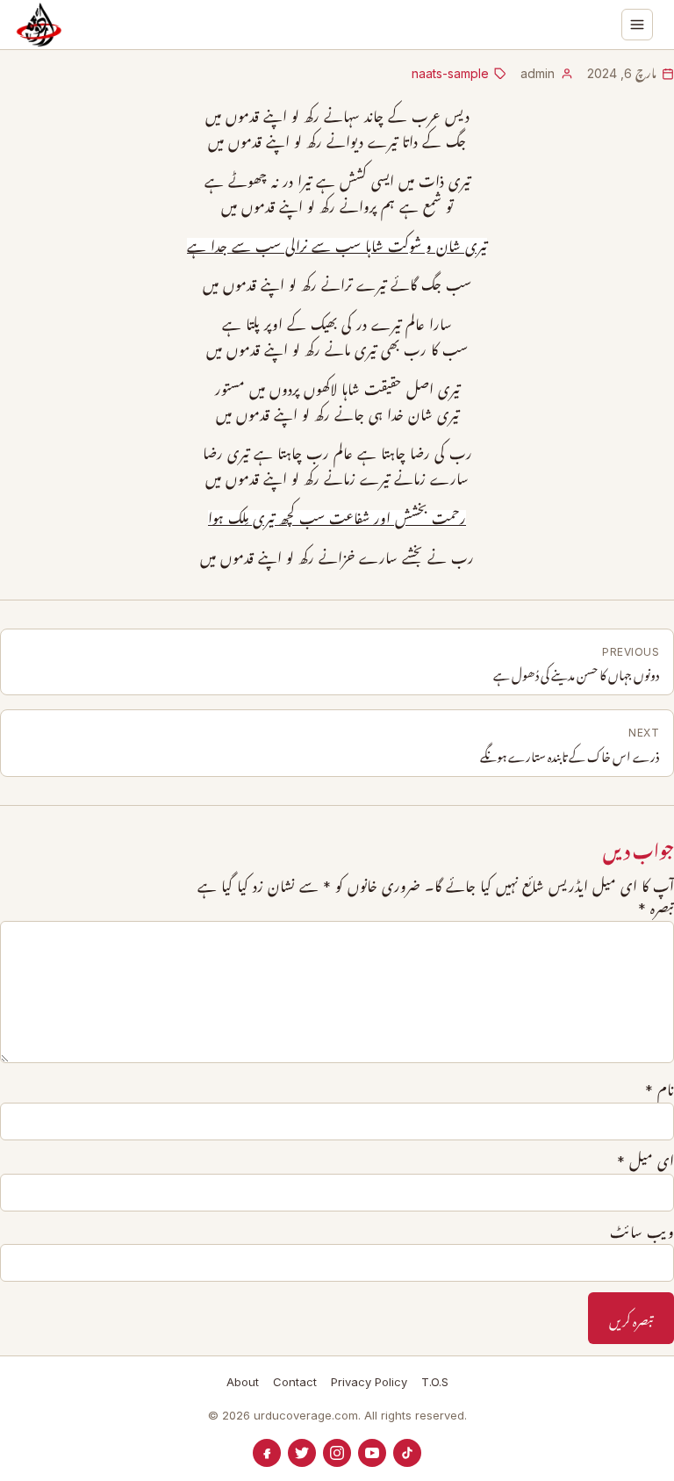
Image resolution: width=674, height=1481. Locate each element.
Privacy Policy (369, 1382)
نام (659, 1090)
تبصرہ (656, 908)
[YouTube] (372, 1453)
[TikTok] (407, 1453)
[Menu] (637, 24)
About (242, 1382)
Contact (295, 1382)
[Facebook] (267, 1453)
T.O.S (434, 1382)
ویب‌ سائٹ (642, 1232)
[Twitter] (302, 1453)
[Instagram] (337, 1453)
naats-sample (450, 73)
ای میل (645, 1161)
